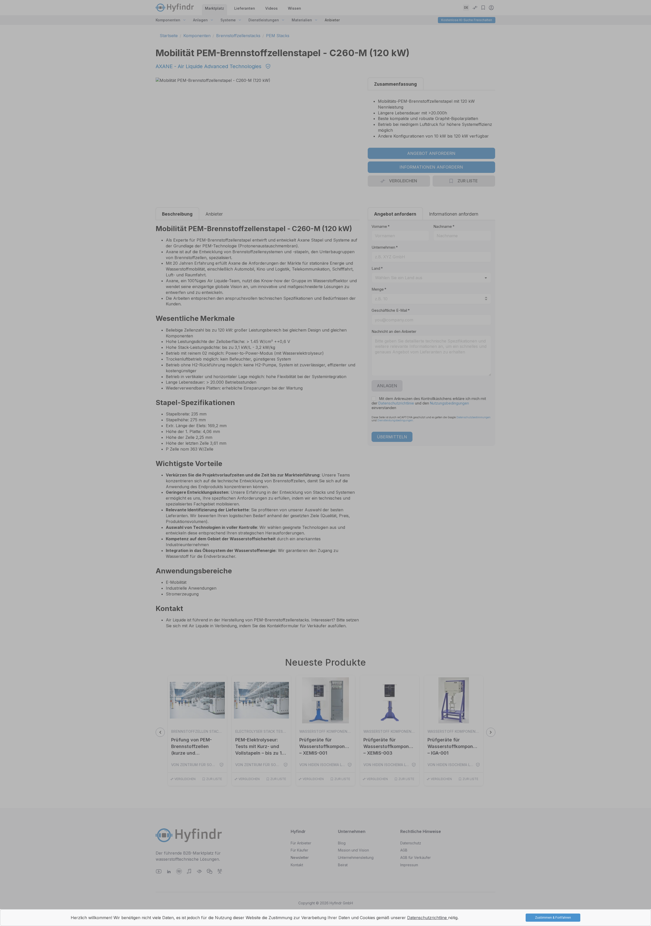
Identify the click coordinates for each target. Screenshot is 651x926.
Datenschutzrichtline (427, 917)
